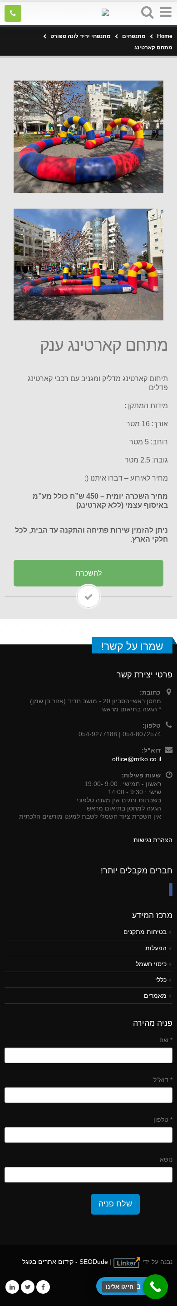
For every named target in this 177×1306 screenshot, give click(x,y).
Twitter (27, 1287)
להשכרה (89, 573)
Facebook (43, 1287)
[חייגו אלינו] (155, 1286)
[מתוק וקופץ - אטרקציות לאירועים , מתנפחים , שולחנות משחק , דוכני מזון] (88, 13)
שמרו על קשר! (132, 646)
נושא (166, 1159)
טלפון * (162, 1119)
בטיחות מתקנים (145, 931)
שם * (165, 1040)
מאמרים (155, 995)
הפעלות (156, 948)
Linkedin (12, 1287)
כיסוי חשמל (151, 964)
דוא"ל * (162, 1079)
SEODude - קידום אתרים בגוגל (65, 1261)
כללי (161, 979)
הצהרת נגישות (152, 840)
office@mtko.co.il (136, 759)
